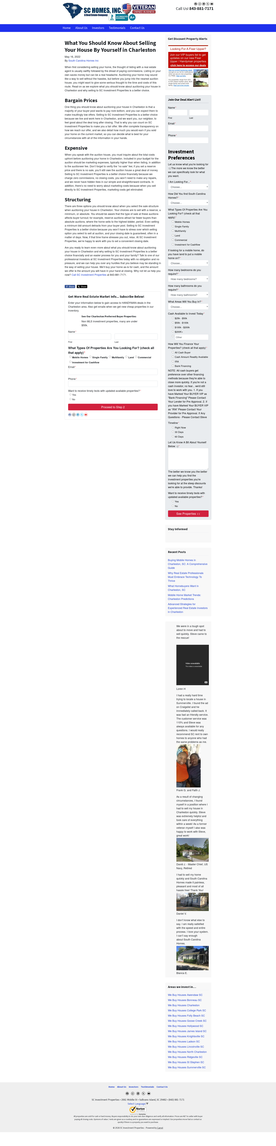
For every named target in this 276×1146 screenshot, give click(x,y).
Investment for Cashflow (85, 362)
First (70, 341)
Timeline (173, 423)
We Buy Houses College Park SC (187, 1010)
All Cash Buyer (182, 352)
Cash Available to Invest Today (186, 313)
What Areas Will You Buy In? (185, 301)
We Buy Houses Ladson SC (184, 1041)
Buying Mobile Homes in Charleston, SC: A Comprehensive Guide (187, 564)
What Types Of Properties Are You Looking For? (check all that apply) (111, 350)
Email (72, 367)
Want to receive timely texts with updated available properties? (104, 390)
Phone (72, 379)
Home (67, 28)
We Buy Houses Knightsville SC (186, 1036)
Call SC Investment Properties (89, 274)
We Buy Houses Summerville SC (187, 1067)
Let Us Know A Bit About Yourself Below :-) (187, 444)
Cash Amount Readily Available (191, 357)
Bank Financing (183, 366)
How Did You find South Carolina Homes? (187, 195)
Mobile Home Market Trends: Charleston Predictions (184, 597)
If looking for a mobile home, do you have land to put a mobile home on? (186, 254)
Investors (98, 28)
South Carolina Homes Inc (83, 60)
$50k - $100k (181, 322)
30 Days (179, 432)
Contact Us (137, 28)
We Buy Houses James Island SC (187, 1031)
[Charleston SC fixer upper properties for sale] (188, 66)
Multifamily (118, 357)
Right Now (180, 427)
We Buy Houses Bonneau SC (185, 1000)
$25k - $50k (181, 318)
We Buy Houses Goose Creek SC (187, 1020)
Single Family (100, 357)
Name (72, 331)
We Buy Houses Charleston (184, 1005)
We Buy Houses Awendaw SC (185, 995)
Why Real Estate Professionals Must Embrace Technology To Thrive (185, 576)
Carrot (160, 1127)
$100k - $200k (182, 327)
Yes (74, 394)
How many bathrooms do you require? (185, 287)
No (73, 399)
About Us (81, 28)
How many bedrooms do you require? (184, 272)
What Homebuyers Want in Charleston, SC (183, 588)
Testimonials (117, 28)
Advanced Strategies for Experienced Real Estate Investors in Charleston (188, 608)
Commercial (144, 357)
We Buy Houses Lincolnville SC (186, 1046)
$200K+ (179, 331)
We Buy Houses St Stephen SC (186, 1062)
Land (131, 357)
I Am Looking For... (179, 182)
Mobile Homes (80, 357)
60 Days (179, 436)
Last (116, 341)
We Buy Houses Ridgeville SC (185, 1057)
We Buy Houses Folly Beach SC (186, 1015)
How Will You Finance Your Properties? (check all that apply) (187, 345)
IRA (177, 361)
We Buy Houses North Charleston (187, 1052)
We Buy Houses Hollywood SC (185, 1026)
